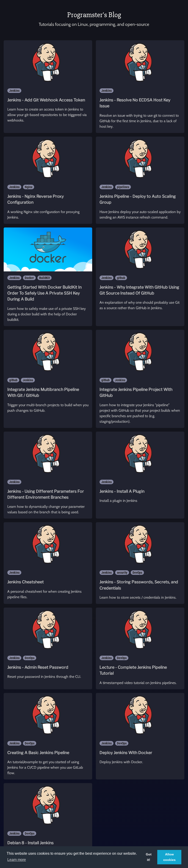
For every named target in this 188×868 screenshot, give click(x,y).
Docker (29, 278)
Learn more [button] (16, 860)
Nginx (28, 187)
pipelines (123, 187)
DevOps (137, 572)
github (121, 278)
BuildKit (44, 278)
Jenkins (14, 90)
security (122, 572)
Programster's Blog (94, 14)
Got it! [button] (149, 857)
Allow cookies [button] (169, 857)
